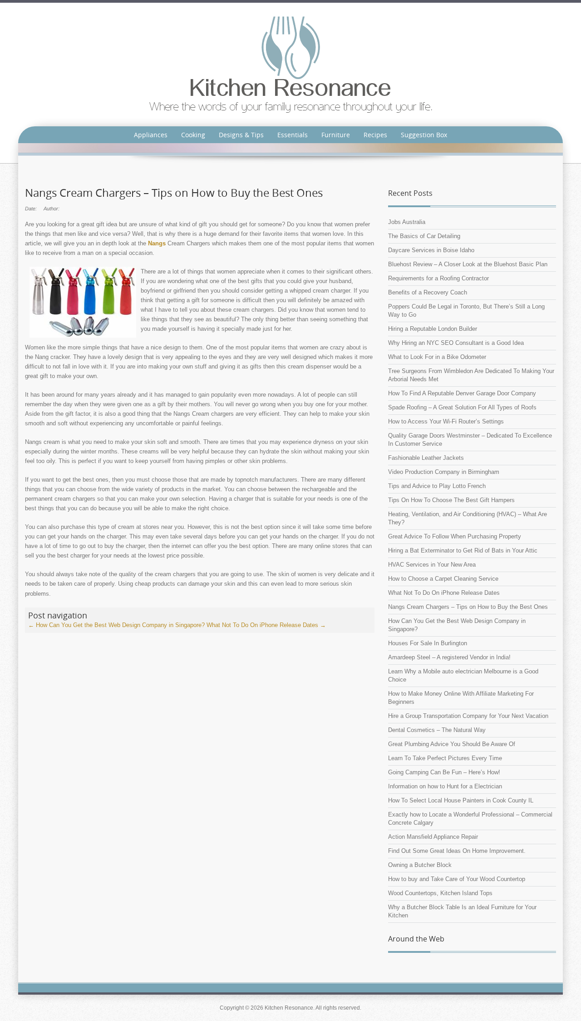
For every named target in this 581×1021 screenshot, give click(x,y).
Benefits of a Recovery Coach (427, 292)
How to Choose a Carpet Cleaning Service (443, 578)
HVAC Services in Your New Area (432, 564)
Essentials (292, 134)
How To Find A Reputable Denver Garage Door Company (462, 393)
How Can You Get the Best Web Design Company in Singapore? (116, 625)
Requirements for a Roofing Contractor (438, 278)
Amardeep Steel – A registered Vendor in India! (449, 657)
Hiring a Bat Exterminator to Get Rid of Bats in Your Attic (462, 550)
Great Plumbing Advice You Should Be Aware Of (451, 744)
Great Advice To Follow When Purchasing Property (454, 536)
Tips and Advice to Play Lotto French (437, 486)
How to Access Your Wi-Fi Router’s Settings (446, 421)
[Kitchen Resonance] (290, 63)
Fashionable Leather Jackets (426, 457)
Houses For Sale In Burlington (427, 643)
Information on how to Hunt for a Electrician (445, 786)
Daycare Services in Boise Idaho (431, 250)
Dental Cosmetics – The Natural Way (437, 730)
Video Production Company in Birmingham (443, 471)
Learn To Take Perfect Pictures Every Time (445, 758)
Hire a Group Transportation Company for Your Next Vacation (468, 715)
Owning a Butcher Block (420, 865)
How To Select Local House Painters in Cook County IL (460, 800)
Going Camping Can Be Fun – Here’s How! (444, 772)
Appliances (150, 134)
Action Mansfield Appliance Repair (433, 836)
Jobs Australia (406, 222)
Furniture (335, 134)
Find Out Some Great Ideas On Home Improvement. (457, 850)
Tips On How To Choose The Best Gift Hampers (451, 500)
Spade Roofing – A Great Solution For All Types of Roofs (462, 407)
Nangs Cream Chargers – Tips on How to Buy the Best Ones (468, 606)
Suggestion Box (424, 134)
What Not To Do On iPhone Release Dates (266, 625)
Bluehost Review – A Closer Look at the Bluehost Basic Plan (467, 264)
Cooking (193, 134)
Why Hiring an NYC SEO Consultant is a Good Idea (456, 342)
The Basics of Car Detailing (424, 236)
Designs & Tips (241, 134)
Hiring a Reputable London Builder (432, 328)
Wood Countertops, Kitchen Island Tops (440, 893)
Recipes (375, 134)
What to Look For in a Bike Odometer (437, 357)
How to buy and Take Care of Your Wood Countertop (456, 879)
